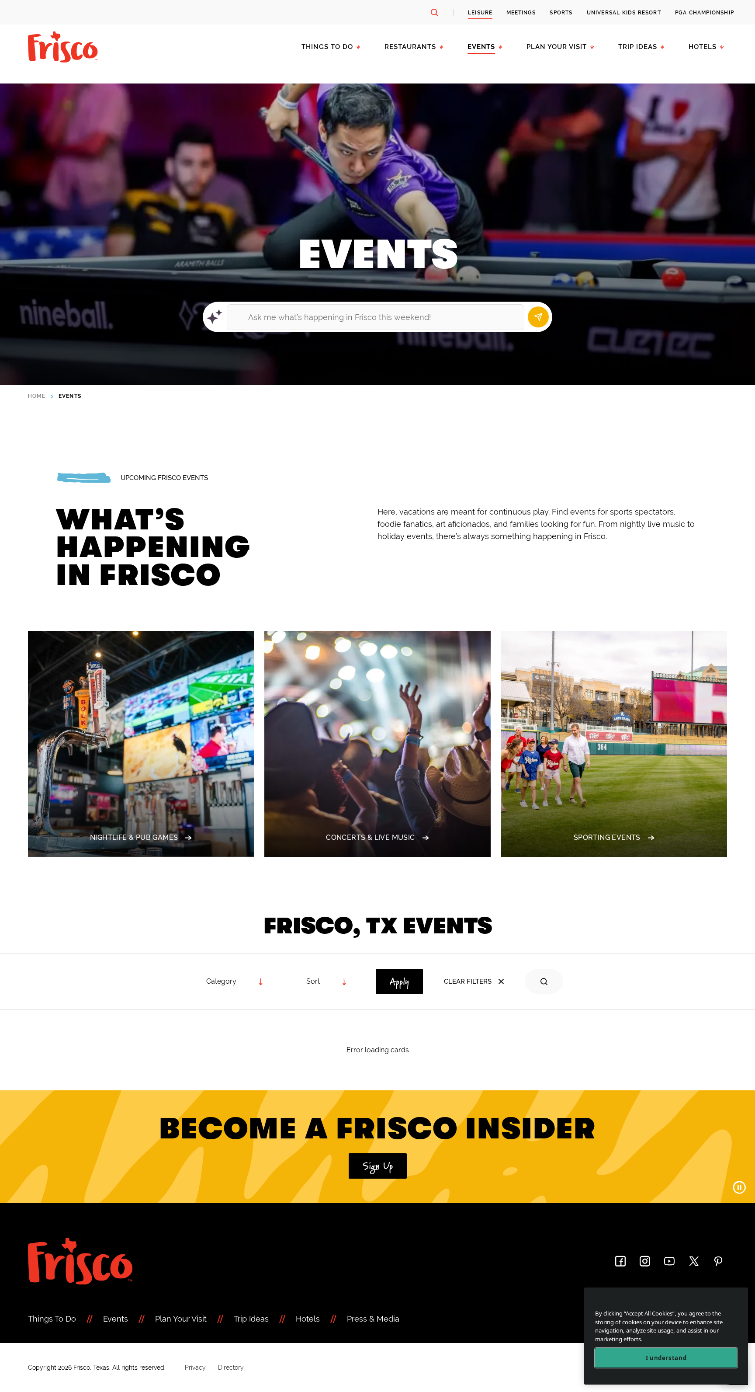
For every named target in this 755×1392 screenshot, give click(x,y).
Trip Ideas (637, 47)
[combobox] (327, 981)
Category (221, 981)
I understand (666, 1358)
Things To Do (52, 1318)
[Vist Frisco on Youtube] (669, 1261)
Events (481, 47)
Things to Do (327, 47)
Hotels (703, 47)
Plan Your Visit (556, 47)
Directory (231, 1367)
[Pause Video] (739, 1187)
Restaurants (410, 47)
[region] (666, 1336)
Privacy (195, 1367)
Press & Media (373, 1318)
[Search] (538, 316)
